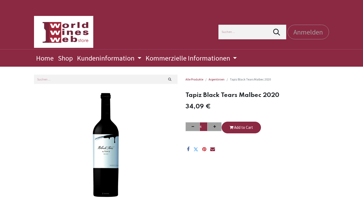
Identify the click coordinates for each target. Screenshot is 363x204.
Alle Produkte (194, 79)
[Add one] (214, 126)
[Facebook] (188, 149)
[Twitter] (195, 149)
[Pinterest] (204, 149)
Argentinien (217, 79)
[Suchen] (276, 32)
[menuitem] (45, 58)
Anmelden (308, 32)
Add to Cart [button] (243, 127)
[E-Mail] (212, 149)
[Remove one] (192, 126)
